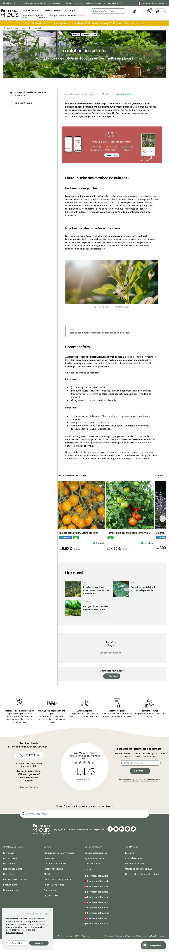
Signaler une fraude (94, 858)
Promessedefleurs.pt (98, 902)
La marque (69, 10)
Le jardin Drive (51, 895)
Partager (113, 676)
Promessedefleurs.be (98, 913)
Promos (81, 15)
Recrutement (10, 884)
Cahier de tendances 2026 (138, 868)
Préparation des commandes (59, 853)
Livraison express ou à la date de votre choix (41, 3)
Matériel (72, 15)
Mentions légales (65, 936)
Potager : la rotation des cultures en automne (95, 608)
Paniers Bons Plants (54, 884)
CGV (77, 936)
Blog (23, 28)
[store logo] (9, 13)
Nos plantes (9, 863)
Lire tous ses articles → (111, 652)
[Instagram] (110, 829)
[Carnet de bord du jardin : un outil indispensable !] (121, 589)
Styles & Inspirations (135, 863)
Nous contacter (92, 863)
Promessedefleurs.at (98, 897)
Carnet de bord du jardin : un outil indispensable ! (144, 589)
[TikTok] (133, 829)
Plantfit (47, 874)
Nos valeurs (9, 874)
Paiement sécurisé (53, 868)
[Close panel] (51, 910)
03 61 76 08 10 (31, 755)
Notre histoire (10, 858)
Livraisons (49, 858)
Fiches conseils (35, 28)
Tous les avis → (84, 779)
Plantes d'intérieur (40, 16)
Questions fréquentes (95, 853)
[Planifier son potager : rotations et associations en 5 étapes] (73, 589)
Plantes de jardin (28, 16)
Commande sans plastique (58, 879)
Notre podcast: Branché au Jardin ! (143, 874)
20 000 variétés (9, 3)
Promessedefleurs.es (98, 886)
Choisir (76, 34)
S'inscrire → (140, 770)
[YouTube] (127, 829)
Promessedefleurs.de (98, 881)
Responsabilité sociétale (15, 879)
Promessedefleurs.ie (97, 875)
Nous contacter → (28, 787)
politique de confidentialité (131, 781)
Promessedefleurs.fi (97, 923)
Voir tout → (161, 475)
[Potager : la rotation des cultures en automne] (73, 608)
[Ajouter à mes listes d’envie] (100, 485)
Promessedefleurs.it (97, 891)
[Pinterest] (121, 829)
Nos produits (30, 10)
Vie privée (85, 936)
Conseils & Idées (133, 858)
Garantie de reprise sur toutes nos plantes (83, 3)
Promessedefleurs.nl (97, 907)
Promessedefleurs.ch (98, 918)
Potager (53, 15)
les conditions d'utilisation (149, 781)
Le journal (130, 853)
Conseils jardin (51, 10)
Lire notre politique (14, 932)
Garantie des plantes (55, 863)
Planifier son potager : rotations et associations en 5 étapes (100, 332)
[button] (134, 11)
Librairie (62, 15)
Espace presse (10, 890)
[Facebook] (116, 829)
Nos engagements (12, 868)
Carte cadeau (51, 890)
